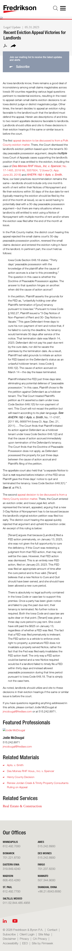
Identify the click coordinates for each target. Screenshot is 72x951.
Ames (41, 842)
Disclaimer (9, 938)
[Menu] (64, 9)
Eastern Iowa (11, 864)
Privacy (24, 938)
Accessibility (10, 943)
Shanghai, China (47, 887)
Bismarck (8, 853)
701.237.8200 (46, 869)
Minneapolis (10, 842)
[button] (13, 46)
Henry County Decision (20, 777)
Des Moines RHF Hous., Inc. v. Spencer (30, 771)
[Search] (55, 8)
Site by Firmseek (42, 943)
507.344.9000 (46, 880)
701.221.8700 (11, 857)
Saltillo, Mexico (12, 898)
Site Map (44, 934)
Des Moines (45, 853)
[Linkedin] (5, 921)
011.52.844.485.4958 (16, 903)
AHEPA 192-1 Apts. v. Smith (44, 174)
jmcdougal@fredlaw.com (17, 711)
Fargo (41, 864)
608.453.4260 (11, 880)
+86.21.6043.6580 (49, 891)
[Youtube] (14, 921)
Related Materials (21, 757)
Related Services (20, 798)
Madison (8, 876)
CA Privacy (40, 938)
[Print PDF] (5, 46)
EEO (25, 943)
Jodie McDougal (13, 738)
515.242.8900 (46, 846)
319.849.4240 (11, 869)
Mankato (43, 876)
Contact (52, 930)
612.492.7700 (11, 891)
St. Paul (7, 887)
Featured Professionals (26, 722)
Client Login (27, 934)
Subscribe (9, 934)
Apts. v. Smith (15, 765)
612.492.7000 (11, 846)
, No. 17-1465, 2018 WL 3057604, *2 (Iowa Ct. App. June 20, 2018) (35, 170)
